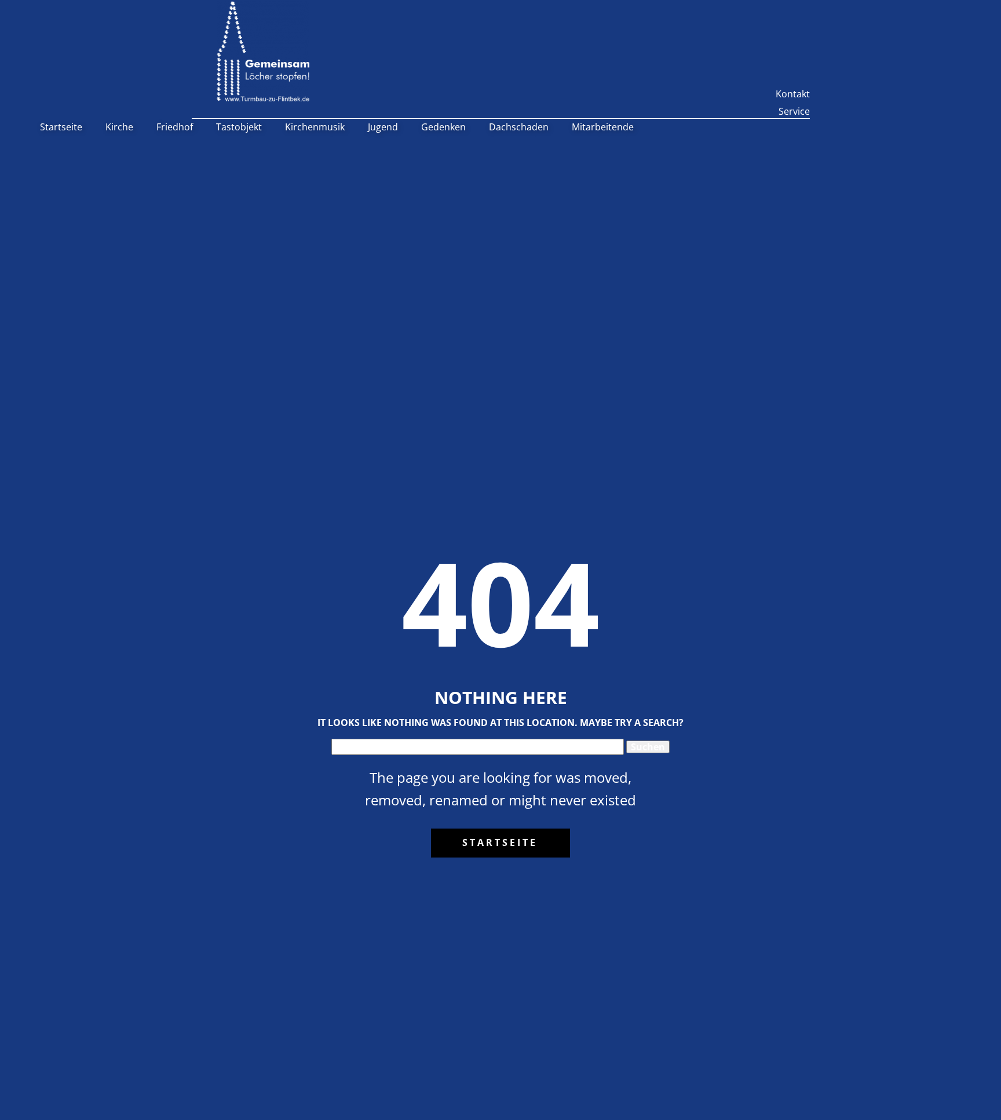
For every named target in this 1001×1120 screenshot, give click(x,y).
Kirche (119, 127)
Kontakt (793, 93)
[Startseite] (263, 51)
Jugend (383, 127)
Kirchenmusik (315, 127)
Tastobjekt (239, 127)
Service (794, 111)
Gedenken (443, 127)
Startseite (61, 127)
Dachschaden (519, 127)
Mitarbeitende (603, 127)
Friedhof (174, 127)
